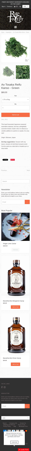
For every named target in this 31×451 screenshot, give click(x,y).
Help (15, 426)
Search (5, 423)
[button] (16, 449)
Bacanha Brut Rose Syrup (12, 358)
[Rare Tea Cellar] (15, 22)
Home (2, 32)
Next (28, 170)
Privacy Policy (7, 426)
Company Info (13, 423)
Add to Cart (15, 115)
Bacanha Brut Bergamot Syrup (13, 301)
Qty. (15, 104)
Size (15, 95)
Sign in (3, 6)
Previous (4, 170)
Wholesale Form (23, 426)
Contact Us (23, 423)
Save (13, 159)
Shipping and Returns (9, 425)
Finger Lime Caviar (9, 243)
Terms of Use (21, 425)
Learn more (14, 442)
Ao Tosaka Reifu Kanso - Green (21, 32)
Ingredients (8, 32)
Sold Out (15, 249)
